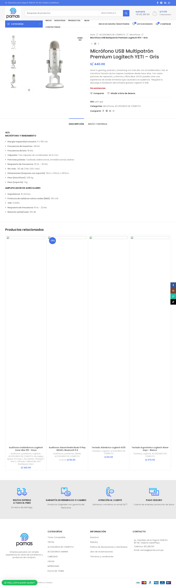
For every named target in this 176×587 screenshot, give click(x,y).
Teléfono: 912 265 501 (144, 546)
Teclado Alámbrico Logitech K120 (108, 447)
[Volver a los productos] (95, 43)
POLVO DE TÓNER (56, 571)
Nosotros (94, 537)
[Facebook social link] (157, 3)
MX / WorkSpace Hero (29, 462)
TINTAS (51, 542)
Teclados (96, 451)
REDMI (78, 453)
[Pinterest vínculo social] (161, 3)
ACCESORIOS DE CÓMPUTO (112, 34)
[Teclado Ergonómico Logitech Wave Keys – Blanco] (150, 340)
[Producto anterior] (91, 43)
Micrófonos (135, 34)
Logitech (36, 453)
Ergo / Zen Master (26, 459)
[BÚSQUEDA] (126, 13)
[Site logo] (13, 13)
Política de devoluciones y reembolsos (108, 547)
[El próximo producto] (98, 43)
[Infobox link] (143, 13)
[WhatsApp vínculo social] (169, 3)
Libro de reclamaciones (101, 551)
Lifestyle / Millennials (26, 461)
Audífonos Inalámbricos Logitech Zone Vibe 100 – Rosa (26, 449)
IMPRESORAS (53, 566)
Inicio (92, 34)
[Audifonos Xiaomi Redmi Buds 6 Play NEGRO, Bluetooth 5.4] (67, 340)
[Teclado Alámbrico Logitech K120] (108, 340)
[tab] (76, 122)
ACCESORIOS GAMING (58, 551)
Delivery (94, 542)
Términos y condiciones (101, 556)
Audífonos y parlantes (21, 453)
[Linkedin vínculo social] (165, 3)
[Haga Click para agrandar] (29, 90)
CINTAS (51, 561)
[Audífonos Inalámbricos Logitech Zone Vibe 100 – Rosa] (26, 340)
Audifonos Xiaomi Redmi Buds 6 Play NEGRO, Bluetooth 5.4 (67, 449)
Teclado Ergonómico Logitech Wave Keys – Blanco (150, 449)
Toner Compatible (56, 537)
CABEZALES (53, 556)
